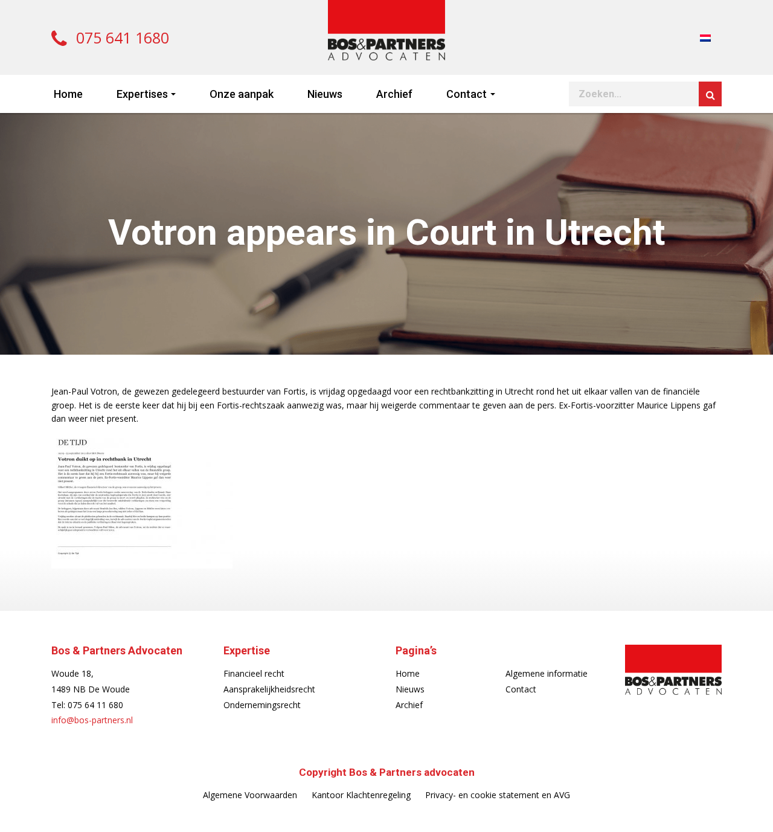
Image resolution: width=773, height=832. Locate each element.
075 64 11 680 (95, 705)
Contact (466, 94)
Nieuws (324, 94)
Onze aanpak (242, 94)
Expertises (142, 94)
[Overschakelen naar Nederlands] (705, 37)
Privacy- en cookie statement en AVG (497, 795)
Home (68, 94)
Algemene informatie (546, 673)
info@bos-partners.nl (92, 720)
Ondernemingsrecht (262, 705)
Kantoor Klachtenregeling (361, 795)
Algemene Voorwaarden (250, 795)
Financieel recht (253, 673)
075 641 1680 (120, 37)
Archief (394, 94)
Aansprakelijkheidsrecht (269, 689)
